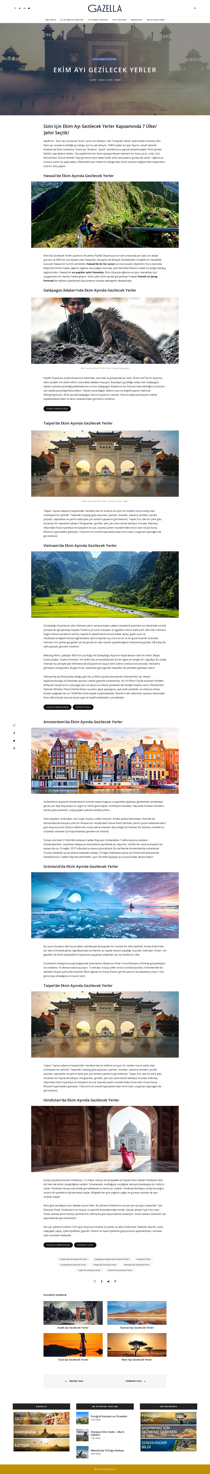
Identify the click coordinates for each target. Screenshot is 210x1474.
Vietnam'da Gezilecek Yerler (120, 1270)
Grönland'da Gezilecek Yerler (73, 1264)
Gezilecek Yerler (144, 1259)
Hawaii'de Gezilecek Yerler (105, 1264)
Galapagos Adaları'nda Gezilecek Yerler (112, 1259)
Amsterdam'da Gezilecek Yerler (73, 1259)
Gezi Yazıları (119, 20)
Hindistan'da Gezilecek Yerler (136, 1264)
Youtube (29, 8)
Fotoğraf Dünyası (98, 20)
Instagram (24, 8)
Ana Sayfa (50, 20)
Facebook (15, 8)
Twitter (19, 8)
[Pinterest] (115, 1281)
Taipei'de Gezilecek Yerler (89, 1270)
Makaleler (136, 20)
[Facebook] (102, 1281)
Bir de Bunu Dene (156, 20)
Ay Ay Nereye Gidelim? (72, 20)
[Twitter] (108, 1281)
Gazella (92, 80)
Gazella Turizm (109, 1469)
